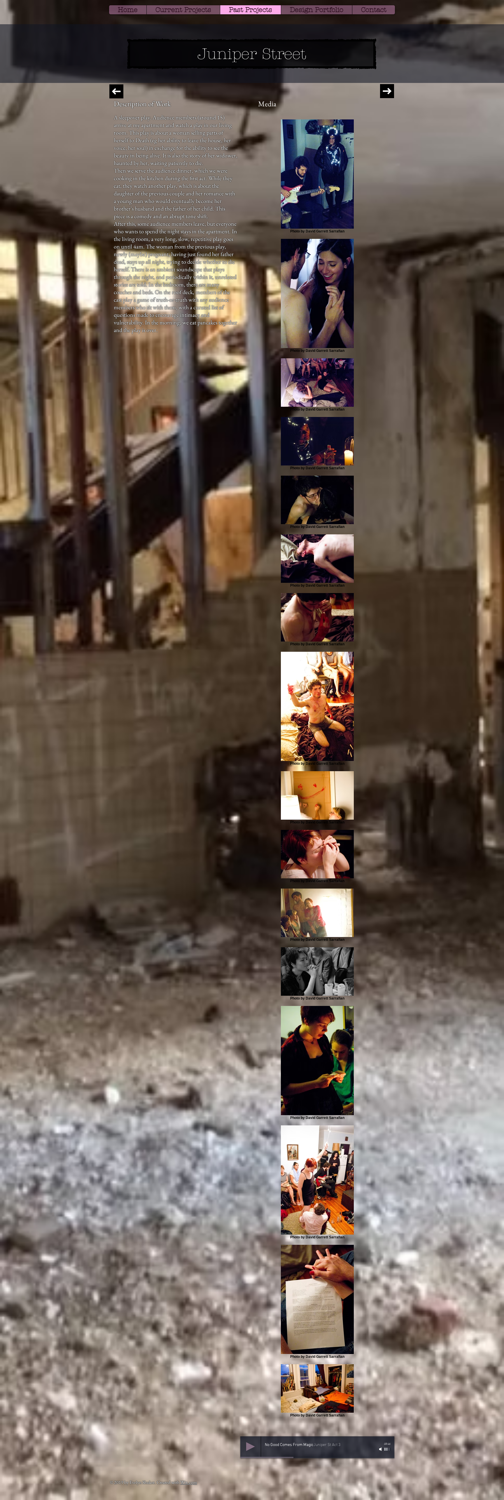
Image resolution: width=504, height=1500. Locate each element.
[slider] (387, 1449)
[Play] (250, 1446)
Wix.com (188, 1482)
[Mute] (381, 1449)
